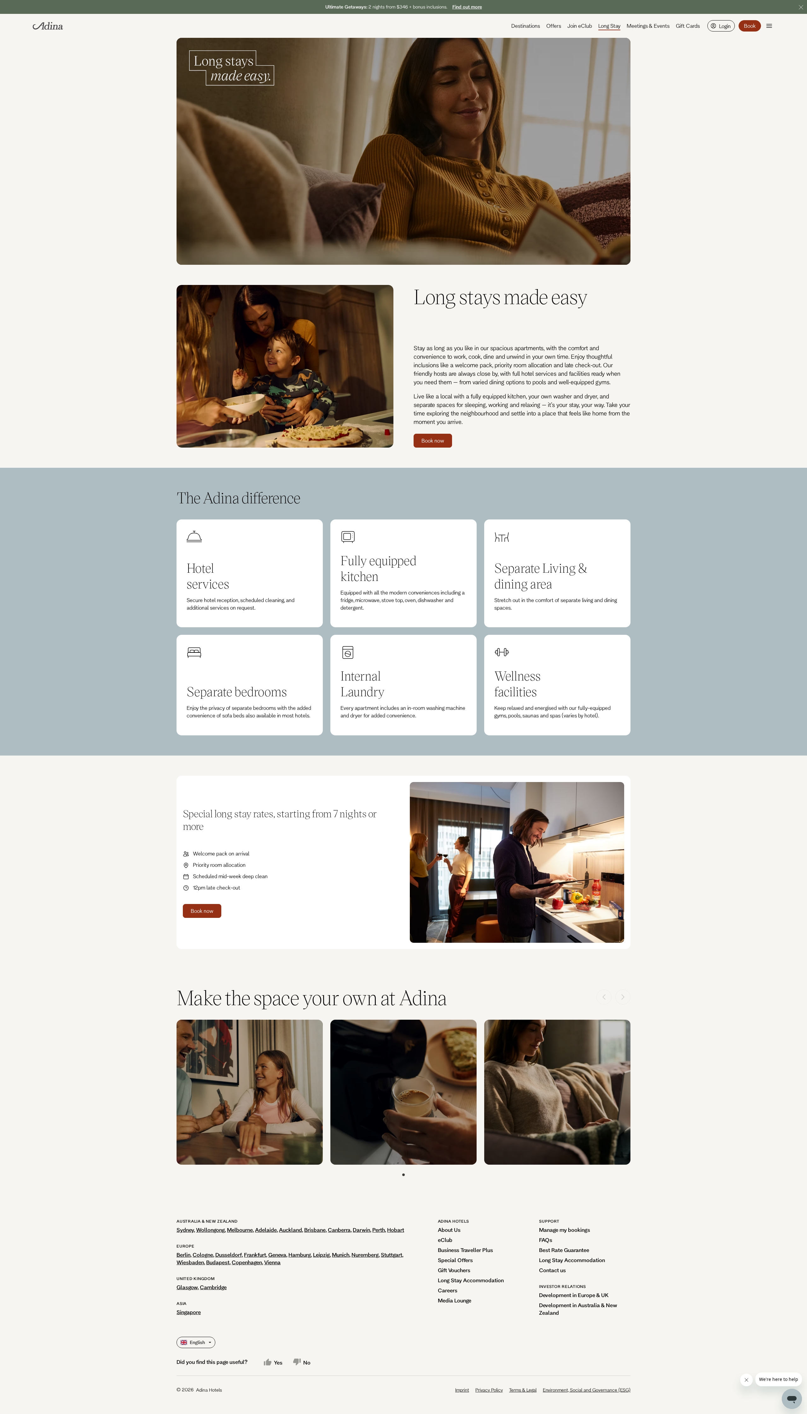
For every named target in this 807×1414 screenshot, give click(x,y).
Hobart (395, 1230)
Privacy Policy (489, 1390)
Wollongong (210, 1230)
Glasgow (187, 1287)
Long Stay (609, 26)
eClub (445, 1240)
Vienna (272, 1262)
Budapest (217, 1262)
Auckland (290, 1230)
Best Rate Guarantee (564, 1250)
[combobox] (181, 1342)
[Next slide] (622, 997)
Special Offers (455, 1260)
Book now (432, 440)
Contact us (552, 1270)
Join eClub (579, 26)
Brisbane (315, 1230)
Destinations (525, 26)
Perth (378, 1230)
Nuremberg (365, 1255)
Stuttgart (391, 1255)
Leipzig (321, 1255)
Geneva (277, 1255)
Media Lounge (454, 1300)
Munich (340, 1255)
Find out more (467, 6)
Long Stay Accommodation (471, 1280)
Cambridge (213, 1287)
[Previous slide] (604, 997)
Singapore (189, 1312)
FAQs (545, 1240)
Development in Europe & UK (574, 1295)
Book (750, 26)
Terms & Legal (523, 1390)
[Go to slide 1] (403, 1175)
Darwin (361, 1230)
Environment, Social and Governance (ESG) (586, 1390)
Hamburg (299, 1255)
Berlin (183, 1255)
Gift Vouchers (454, 1270)
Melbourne (240, 1230)
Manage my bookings (564, 1230)
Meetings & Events (648, 26)
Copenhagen (247, 1262)
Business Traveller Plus (465, 1250)
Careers (447, 1290)
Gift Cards (688, 26)
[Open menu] (769, 26)
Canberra (339, 1230)
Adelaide (266, 1230)
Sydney (185, 1230)
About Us (449, 1230)
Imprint (462, 1390)
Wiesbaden (190, 1262)
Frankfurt (255, 1255)
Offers (553, 26)
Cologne (203, 1255)
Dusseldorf (228, 1255)
